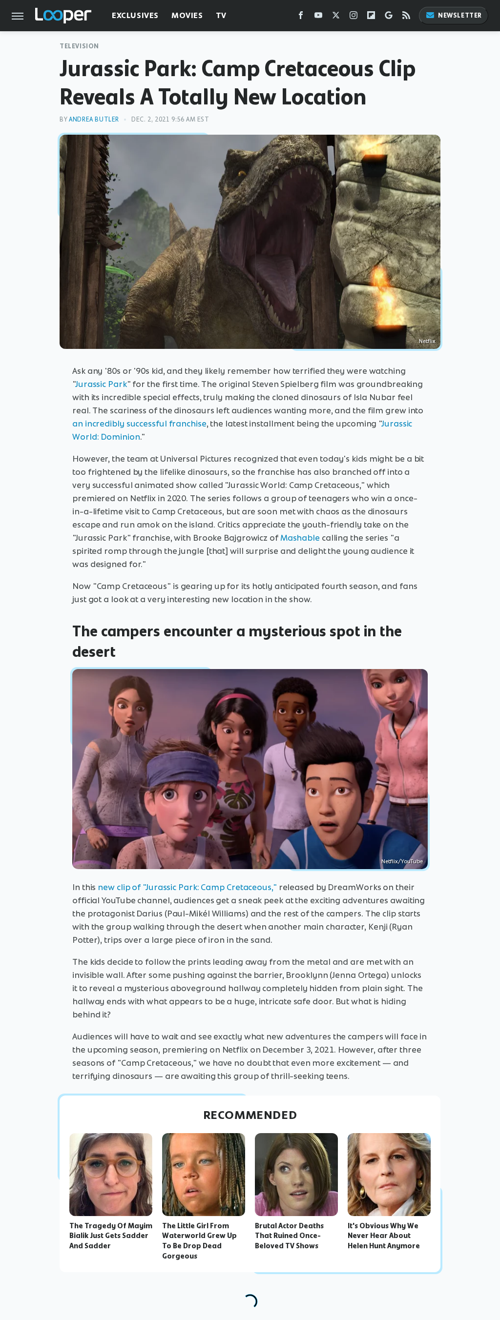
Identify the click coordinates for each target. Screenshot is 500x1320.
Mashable (300, 538)
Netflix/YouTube (402, 861)
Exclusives (135, 15)
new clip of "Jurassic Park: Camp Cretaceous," (187, 887)
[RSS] (406, 17)
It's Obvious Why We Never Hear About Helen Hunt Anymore (384, 1236)
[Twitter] (336, 17)
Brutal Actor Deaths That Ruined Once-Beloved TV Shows (289, 1236)
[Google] (389, 17)
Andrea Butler (94, 119)
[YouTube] (318, 17)
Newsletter (460, 15)
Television (79, 46)
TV (221, 15)
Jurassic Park (101, 384)
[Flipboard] (371, 17)
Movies (187, 15)
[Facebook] (301, 17)
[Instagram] (353, 17)
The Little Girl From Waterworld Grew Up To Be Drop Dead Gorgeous (199, 1241)
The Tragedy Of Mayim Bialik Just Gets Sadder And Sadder (110, 1236)
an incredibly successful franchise (139, 423)
